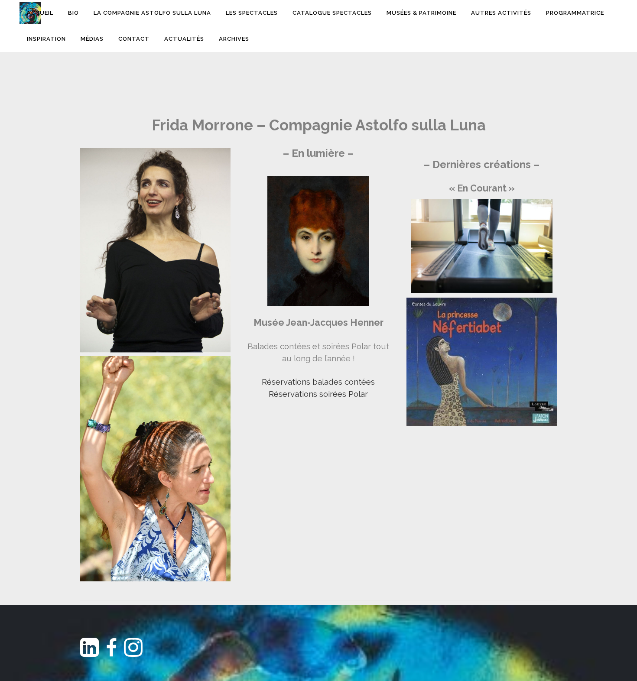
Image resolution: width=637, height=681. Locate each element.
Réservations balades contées (318, 381)
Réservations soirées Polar (318, 394)
